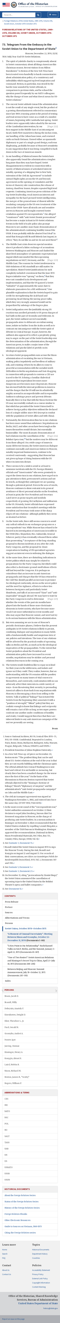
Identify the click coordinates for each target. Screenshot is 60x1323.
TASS (7, 1142)
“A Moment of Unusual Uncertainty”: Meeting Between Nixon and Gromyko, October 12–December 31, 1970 (30, 937)
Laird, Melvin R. (12, 1064)
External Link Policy (40, 1278)
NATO (7, 1111)
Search (4, 1254)
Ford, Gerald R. (12, 1027)
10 (24, 439)
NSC (6, 1117)
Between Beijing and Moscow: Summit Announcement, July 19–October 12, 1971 (26, 972)
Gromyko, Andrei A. (14, 1033)
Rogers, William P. (13, 1083)
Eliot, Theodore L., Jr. (14, 1021)
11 (23, 540)
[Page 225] (53, 599)
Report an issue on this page (13, 1319)
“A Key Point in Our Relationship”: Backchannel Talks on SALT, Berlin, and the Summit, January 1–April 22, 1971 (31, 949)
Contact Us (6, 1274)
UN (6, 1155)
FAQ (3, 1258)
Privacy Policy (37, 1274)
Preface (9, 907)
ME (6, 1105)
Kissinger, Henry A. (14, 1052)
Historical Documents (40, 1249)
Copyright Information (41, 1283)
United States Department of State (38, 1303)
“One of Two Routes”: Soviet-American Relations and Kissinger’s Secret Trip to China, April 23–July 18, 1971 (31, 960)
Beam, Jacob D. (11, 996)
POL (7, 1124)
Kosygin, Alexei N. (13, 1058)
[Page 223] (52, 260)
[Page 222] (52, 126)
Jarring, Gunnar (12, 1046)
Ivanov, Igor (10, 1040)
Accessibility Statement (41, 1270)
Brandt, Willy (11, 1002)
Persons (9, 923)
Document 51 (15, 889)
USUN (7, 1180)
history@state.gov (50, 1308)
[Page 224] (52, 436)
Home (4, 1249)
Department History (39, 1254)
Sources (9, 912)
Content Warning (39, 1287)
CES (6, 1099)
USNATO (9, 1167)
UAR (6, 1149)
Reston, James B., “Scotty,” (17, 1077)
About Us (5, 1270)
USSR (7, 1173)
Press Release (11, 902)
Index (8, 981)
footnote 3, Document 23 (20, 871)
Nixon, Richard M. (13, 1071)
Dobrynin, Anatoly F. (14, 1008)
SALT (7, 1136)
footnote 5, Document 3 (20, 867)
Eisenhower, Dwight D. (15, 1015)
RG (6, 1130)
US (6, 1161)
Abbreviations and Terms (17, 918)
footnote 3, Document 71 (20, 843)
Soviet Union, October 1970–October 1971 (25, 928)
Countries (36, 1258)
